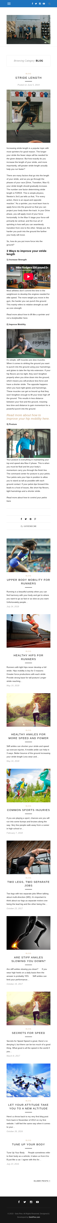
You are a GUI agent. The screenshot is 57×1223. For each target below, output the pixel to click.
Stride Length (28, 77)
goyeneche (30, 526)
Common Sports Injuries (28, 810)
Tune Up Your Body (28, 1144)
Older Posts (41, 1181)
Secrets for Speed (28, 1033)
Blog (28, 74)
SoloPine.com (34, 1217)
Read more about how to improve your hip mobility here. (28, 416)
